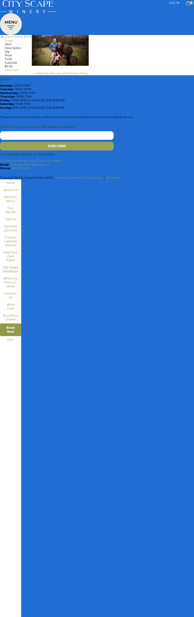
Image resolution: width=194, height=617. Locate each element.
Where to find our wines (10, 282)
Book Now (10, 329)
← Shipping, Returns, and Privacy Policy (60, 73)
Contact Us (11, 295)
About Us (10, 190)
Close (9, 40)
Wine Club (11, 306)
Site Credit (113, 177)
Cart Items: (18, 37)
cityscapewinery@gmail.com (30, 164)
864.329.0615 (20, 168)
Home (10, 182)
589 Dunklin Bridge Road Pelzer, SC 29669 (30, 161)
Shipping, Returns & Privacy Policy (79, 177)
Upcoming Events (10, 228)
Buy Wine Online (10, 317)
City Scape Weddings (10, 269)
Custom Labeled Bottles (10, 241)
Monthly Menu (10, 199)
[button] (11, 23)
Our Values (10, 210)
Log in (174, 3)
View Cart (11, 70)
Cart (10, 339)
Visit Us (10, 219)
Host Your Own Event (10, 256)
